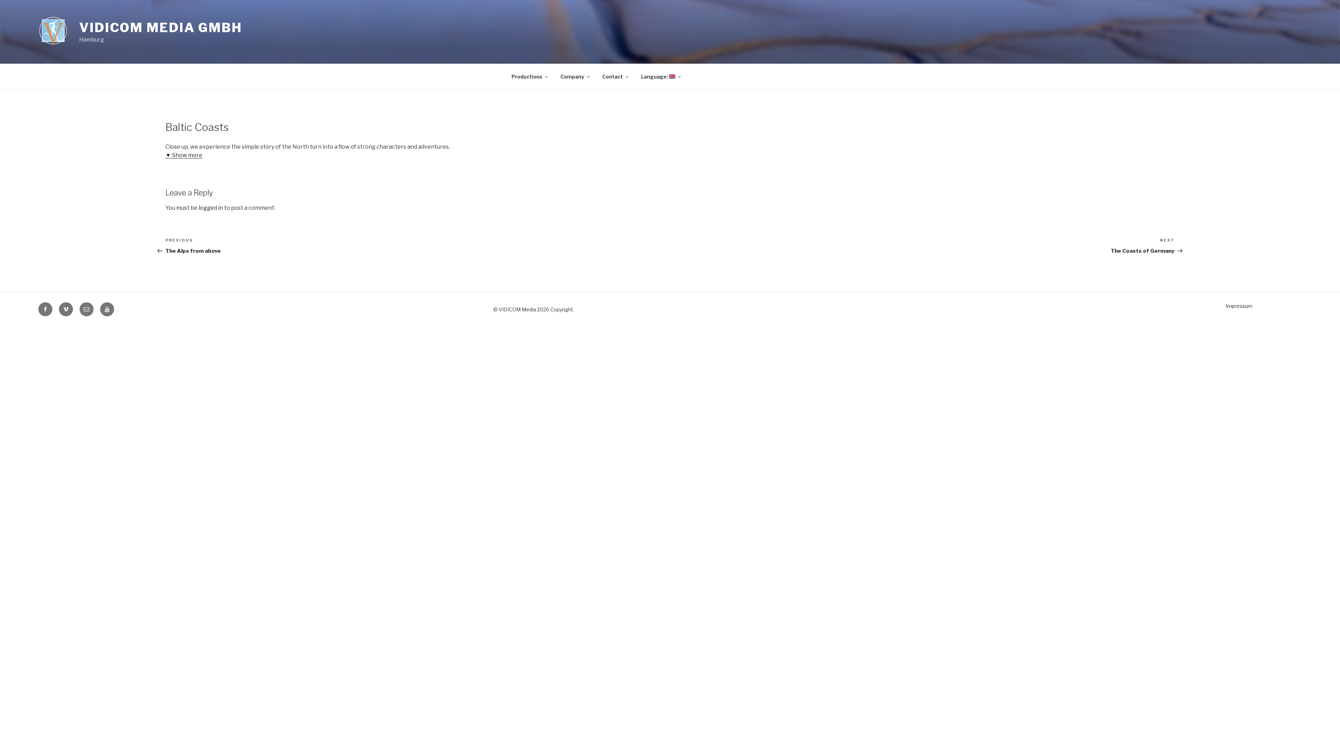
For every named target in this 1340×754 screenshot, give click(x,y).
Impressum (1239, 306)
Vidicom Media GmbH (160, 27)
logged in (211, 208)
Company (572, 77)
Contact (612, 77)
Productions (527, 77)
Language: (655, 77)
